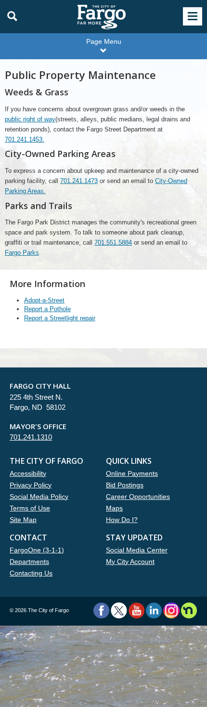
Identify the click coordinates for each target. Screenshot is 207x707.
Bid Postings (124, 485)
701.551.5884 (113, 242)
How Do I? (122, 520)
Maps (114, 508)
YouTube (136, 610)
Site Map (23, 520)
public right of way (30, 119)
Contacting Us (31, 573)
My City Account (130, 561)
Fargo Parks (22, 252)
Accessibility (28, 473)
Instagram (171, 610)
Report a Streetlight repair (59, 318)
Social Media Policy (39, 496)
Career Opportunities (138, 496)
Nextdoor (189, 610)
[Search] (9, 16)
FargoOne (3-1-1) (37, 550)
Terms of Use (30, 508)
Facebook (101, 610)
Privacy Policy (31, 485)
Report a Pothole (47, 309)
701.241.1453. (24, 139)
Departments (29, 561)
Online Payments (132, 473)
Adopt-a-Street (44, 300)
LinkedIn (154, 610)
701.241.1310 (31, 437)
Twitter (119, 610)
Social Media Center (137, 550)
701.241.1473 (79, 180)
